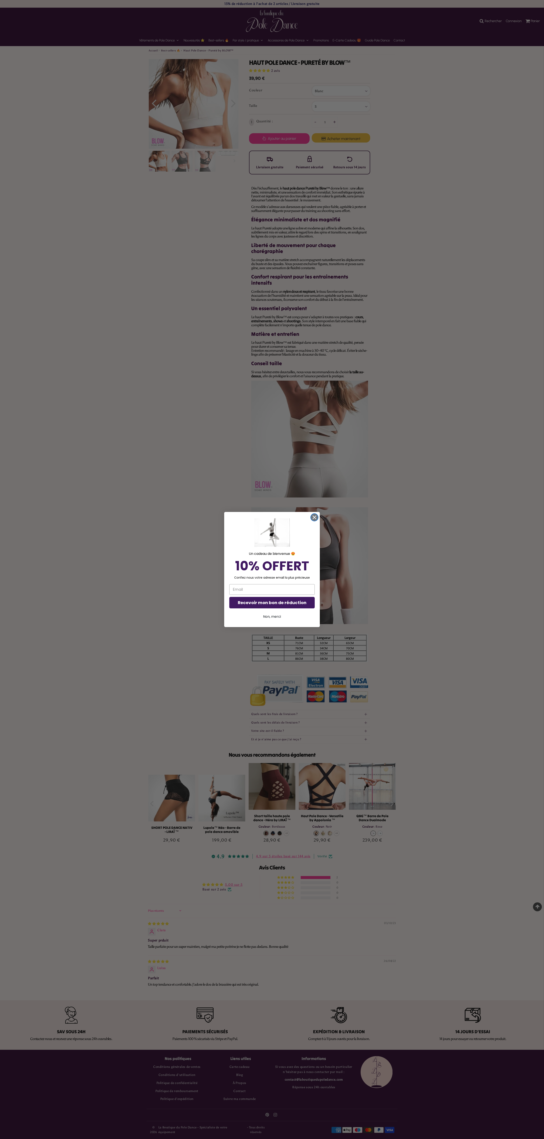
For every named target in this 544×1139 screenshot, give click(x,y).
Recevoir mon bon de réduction (272, 603)
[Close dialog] (314, 517)
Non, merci (272, 616)
